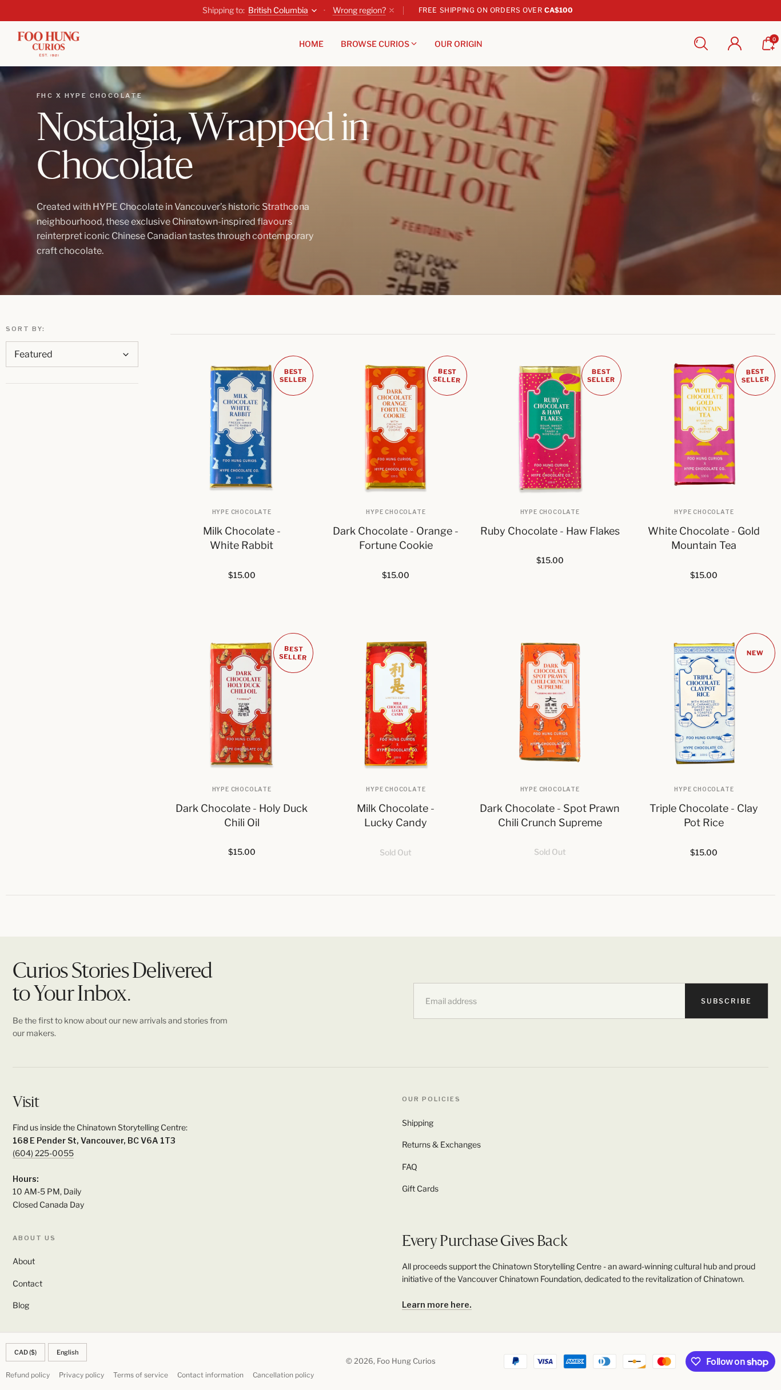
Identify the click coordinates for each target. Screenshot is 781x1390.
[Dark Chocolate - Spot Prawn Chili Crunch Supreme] (550, 704)
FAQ (409, 1167)
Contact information (210, 1375)
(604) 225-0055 (43, 1153)
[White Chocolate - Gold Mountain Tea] (704, 427)
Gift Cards (420, 1188)
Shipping (417, 1123)
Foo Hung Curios (406, 1360)
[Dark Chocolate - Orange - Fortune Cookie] (396, 427)
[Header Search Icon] (701, 43)
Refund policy (28, 1375)
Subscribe (726, 1001)
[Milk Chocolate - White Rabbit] (241, 427)
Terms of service (140, 1375)
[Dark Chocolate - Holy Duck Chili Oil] (241, 704)
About (24, 1261)
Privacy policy (81, 1375)
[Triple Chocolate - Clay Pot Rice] (704, 704)
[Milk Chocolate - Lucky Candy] (396, 704)
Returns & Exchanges (441, 1144)
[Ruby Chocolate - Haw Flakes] (550, 427)
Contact (27, 1283)
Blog (21, 1305)
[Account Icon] (735, 43)
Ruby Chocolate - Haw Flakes (550, 531)
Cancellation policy (283, 1375)
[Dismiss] (391, 10)
